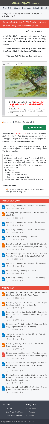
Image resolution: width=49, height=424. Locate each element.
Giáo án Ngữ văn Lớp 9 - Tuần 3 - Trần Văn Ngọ (25, 230)
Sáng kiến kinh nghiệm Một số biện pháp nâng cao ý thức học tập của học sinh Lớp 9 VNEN (26, 388)
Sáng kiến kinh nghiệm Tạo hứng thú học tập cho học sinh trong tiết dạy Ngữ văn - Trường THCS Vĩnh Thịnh (26, 365)
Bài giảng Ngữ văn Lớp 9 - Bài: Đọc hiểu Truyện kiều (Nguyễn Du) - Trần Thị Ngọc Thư (26, 303)
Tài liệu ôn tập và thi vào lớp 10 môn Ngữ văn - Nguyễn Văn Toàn (26, 335)
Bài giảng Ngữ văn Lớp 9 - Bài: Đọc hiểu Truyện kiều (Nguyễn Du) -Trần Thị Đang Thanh (26, 294)
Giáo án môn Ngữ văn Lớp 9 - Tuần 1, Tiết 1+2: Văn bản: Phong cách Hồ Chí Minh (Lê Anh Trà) (26, 255)
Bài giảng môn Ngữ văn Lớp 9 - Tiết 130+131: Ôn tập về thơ (26, 214)
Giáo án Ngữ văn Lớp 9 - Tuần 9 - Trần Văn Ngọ (25, 222)
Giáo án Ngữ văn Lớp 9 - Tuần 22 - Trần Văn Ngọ (25, 278)
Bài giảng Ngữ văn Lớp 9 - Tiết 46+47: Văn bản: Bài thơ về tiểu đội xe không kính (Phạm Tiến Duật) (26, 245)
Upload (36, 8)
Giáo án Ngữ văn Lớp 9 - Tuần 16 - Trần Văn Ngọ (25, 205)
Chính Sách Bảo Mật (14, 416)
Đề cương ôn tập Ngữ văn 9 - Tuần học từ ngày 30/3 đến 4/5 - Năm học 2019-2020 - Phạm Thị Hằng (26, 354)
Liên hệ (44, 8)
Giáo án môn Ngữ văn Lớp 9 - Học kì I (21, 237)
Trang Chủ (7, 8)
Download (36, 127)
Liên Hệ (9, 408)
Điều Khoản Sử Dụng (14, 412)
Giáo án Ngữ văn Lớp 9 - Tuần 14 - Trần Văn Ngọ (25, 263)
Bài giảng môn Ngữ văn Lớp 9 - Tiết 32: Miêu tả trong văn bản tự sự (26, 344)
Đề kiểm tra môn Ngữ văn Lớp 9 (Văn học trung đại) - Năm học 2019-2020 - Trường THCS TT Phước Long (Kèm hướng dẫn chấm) (26, 377)
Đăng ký (17, 8)
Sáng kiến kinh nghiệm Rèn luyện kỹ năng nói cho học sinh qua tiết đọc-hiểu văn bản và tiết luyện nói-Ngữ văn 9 (26, 314)
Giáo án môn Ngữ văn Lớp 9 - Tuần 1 (21, 270)
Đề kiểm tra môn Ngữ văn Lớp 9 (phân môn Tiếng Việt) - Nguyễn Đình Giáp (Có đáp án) (26, 325)
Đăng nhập (26, 8)
